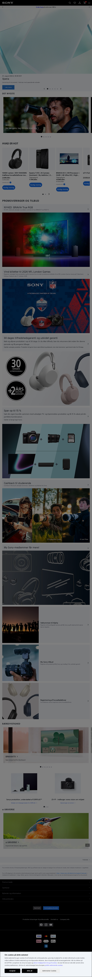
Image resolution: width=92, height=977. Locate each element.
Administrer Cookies (49, 971)
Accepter (12, 971)
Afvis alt (29, 971)
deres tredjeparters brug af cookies (45, 963)
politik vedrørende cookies (54, 965)
